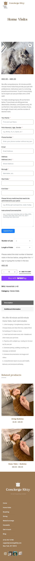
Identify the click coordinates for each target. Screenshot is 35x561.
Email (3, 147)
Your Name (5, 118)
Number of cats (7, 241)
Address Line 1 (6, 159)
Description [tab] (8, 303)
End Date (4, 189)
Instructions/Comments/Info (11, 210)
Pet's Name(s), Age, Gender (11, 127)
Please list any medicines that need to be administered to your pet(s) (15, 200)
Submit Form (8, 231)
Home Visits (14, 291)
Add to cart (26, 272)
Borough (4, 169)
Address (4, 157)
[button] (30, 45)
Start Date (5, 179)
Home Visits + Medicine (17, 464)
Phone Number (6, 137)
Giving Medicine (17, 419)
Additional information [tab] (12, 309)
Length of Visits (7, 247)
